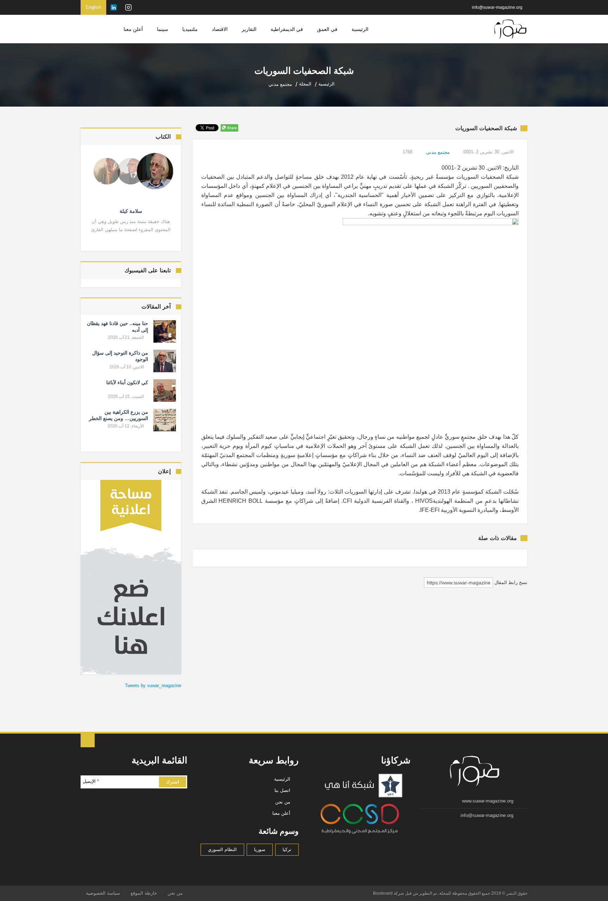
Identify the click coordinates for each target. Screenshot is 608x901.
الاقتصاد (220, 29)
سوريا (259, 849)
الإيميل (91, 781)
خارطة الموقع (144, 893)
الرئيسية (360, 29)
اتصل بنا (282, 790)
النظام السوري (222, 849)
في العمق (327, 29)
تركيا (287, 849)
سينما (162, 29)
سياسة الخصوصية (103, 893)
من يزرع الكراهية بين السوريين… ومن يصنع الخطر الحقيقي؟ (118, 418)
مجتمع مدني (438, 152)
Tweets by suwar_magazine (153, 685)
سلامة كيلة (131, 211)
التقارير (249, 29)
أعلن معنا (133, 29)
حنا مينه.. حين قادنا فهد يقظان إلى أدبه (117, 326)
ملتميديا (190, 29)
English (93, 7)
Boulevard (383, 893)
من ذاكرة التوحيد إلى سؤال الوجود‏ (120, 356)
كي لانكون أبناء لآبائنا (127, 382)
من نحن (282, 802)
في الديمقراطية (287, 29)
